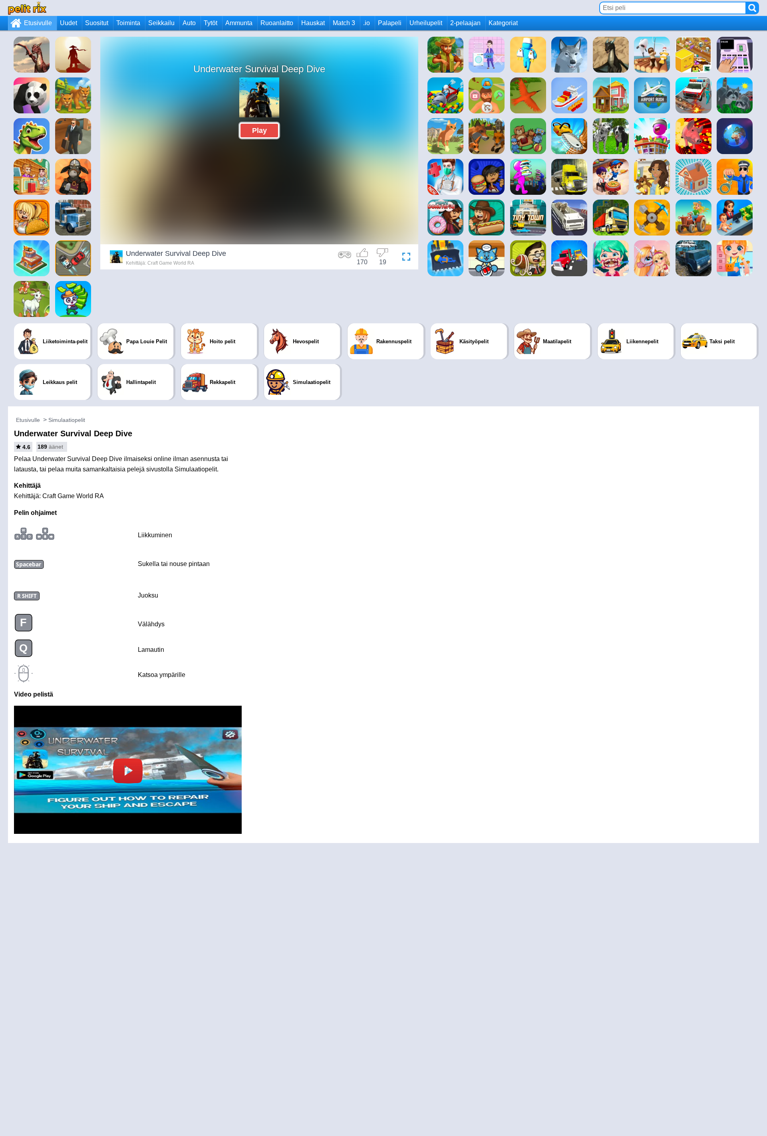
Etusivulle (38, 23)
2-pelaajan (465, 23)
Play (259, 131)
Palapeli (389, 23)
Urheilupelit (425, 23)
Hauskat (313, 23)
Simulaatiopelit (66, 420)
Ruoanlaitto (276, 23)
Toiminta (128, 23)
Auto (189, 23)
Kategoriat (503, 23)
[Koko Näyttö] (404, 257)
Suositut (96, 23)
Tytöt (210, 23)
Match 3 (344, 23)
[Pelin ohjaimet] (345, 257)
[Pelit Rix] (27, 7)
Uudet (68, 23)
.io (366, 23)
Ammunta (238, 23)
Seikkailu (161, 23)
